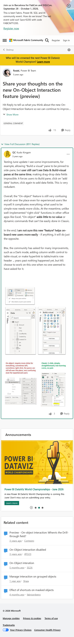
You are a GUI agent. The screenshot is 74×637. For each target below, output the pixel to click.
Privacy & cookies (32, 618)
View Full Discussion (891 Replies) (22, 144)
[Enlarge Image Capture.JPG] (36, 320)
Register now (11, 28)
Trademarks (9, 625)
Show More (12, 114)
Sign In (66, 40)
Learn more (43, 61)
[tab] (35, 507)
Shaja (26, 581)
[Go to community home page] (26, 40)
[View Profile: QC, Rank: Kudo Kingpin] (7, 154)
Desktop (10, 49)
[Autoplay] (31, 507)
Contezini (29, 540)
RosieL (16, 70)
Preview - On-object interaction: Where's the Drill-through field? (38, 534)
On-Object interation (21, 563)
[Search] (47, 40)
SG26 (30, 567)
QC (14, 152)
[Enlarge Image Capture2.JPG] (37, 385)
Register (56, 40)
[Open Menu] (69, 49)
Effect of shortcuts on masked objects (31, 590)
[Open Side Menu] (4, 40)
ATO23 (27, 554)
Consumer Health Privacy (47, 629)
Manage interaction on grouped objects (32, 576)
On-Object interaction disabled (27, 549)
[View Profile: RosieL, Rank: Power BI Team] (7, 72)
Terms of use (51, 618)
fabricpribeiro (34, 594)
